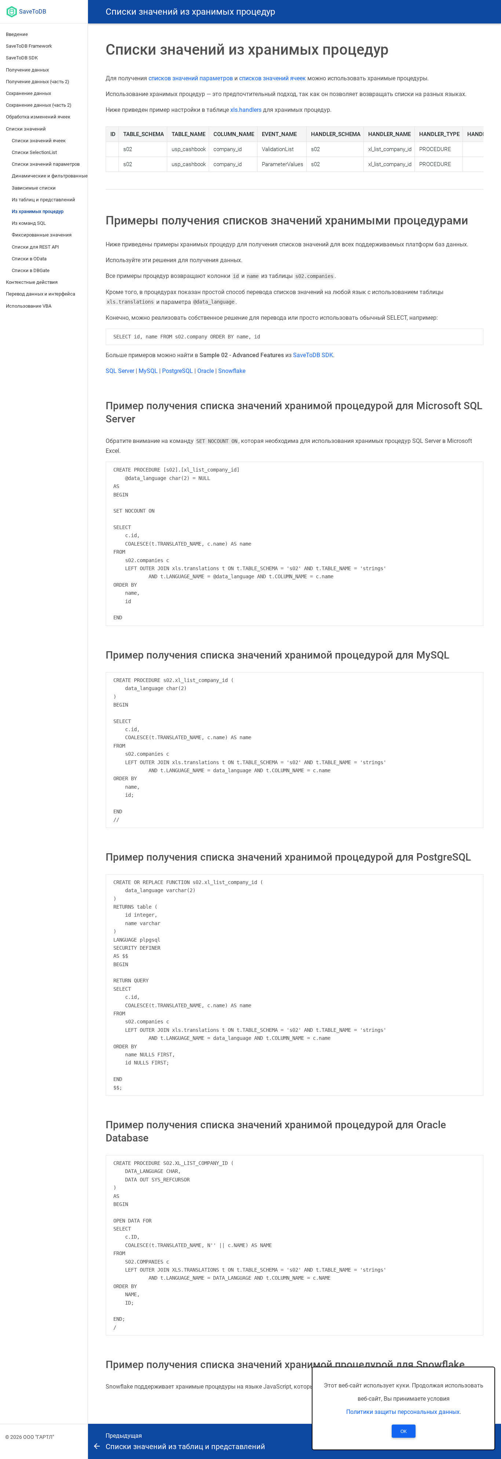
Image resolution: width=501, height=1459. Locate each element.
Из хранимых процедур (37, 211)
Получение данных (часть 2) (37, 81)
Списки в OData (29, 258)
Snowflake (231, 370)
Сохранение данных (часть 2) (39, 105)
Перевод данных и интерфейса (40, 294)
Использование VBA (28, 306)
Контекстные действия (32, 282)
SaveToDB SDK (22, 58)
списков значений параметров (191, 78)
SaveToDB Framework (29, 46)
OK (404, 1431)
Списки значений (26, 129)
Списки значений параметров (46, 164)
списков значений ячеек (272, 78)
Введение (17, 34)
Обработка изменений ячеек (38, 117)
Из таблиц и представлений (43, 199)
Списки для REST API (35, 247)
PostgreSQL (177, 370)
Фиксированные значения (42, 235)
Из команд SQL (29, 223)
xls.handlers (246, 109)
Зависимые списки (34, 188)
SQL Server (120, 370)
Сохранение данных (28, 93)
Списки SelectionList (34, 152)
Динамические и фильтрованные (50, 176)
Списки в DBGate (31, 270)
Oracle (205, 370)
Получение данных (27, 70)
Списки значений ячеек (39, 140)
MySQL (148, 370)
